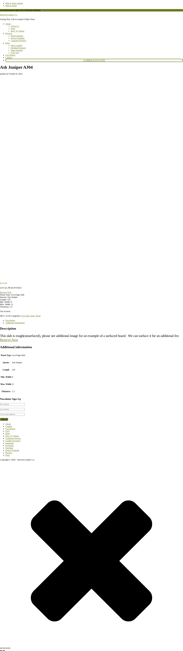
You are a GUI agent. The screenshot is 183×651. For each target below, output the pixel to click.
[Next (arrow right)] (4, 650)
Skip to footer (11, 6)
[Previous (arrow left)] (1, 650)
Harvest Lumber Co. (8, 15)
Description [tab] (10, 320)
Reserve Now (6, 292)
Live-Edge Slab (27, 316)
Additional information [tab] (15, 323)
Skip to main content (14, 3)
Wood (37, 316)
